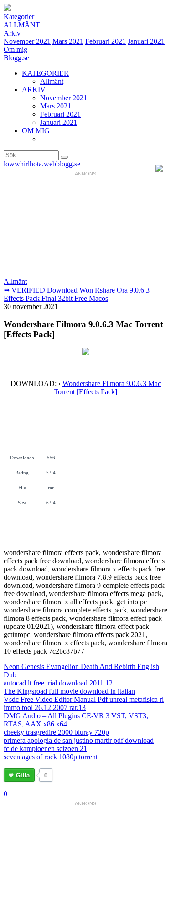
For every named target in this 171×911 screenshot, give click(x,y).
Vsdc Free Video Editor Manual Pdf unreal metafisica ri (84, 699)
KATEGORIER (45, 73)
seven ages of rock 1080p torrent (51, 757)
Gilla (23, 775)
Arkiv (12, 33)
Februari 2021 (105, 41)
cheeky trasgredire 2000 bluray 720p (56, 732)
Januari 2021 (146, 41)
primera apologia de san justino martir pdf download (79, 740)
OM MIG (36, 130)
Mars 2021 (67, 41)
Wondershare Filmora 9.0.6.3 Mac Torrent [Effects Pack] (107, 388)
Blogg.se (16, 58)
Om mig (15, 49)
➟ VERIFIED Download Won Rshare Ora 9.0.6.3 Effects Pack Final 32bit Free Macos (77, 294)
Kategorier (19, 17)
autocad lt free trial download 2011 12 (58, 683)
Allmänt (22, 25)
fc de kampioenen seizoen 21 (45, 748)
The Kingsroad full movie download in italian (69, 691)
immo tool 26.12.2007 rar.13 (45, 707)
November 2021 (27, 41)
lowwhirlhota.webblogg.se (42, 164)
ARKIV (34, 89)
